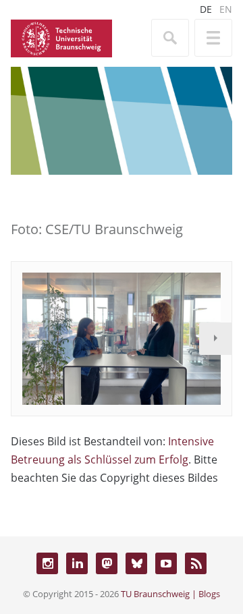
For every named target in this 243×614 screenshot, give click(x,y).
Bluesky (136, 563)
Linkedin (77, 563)
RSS (196, 563)
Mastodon (106, 563)
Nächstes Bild (215, 339)
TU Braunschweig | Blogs (170, 594)
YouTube (166, 563)
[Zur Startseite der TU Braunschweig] (61, 37)
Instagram (47, 563)
